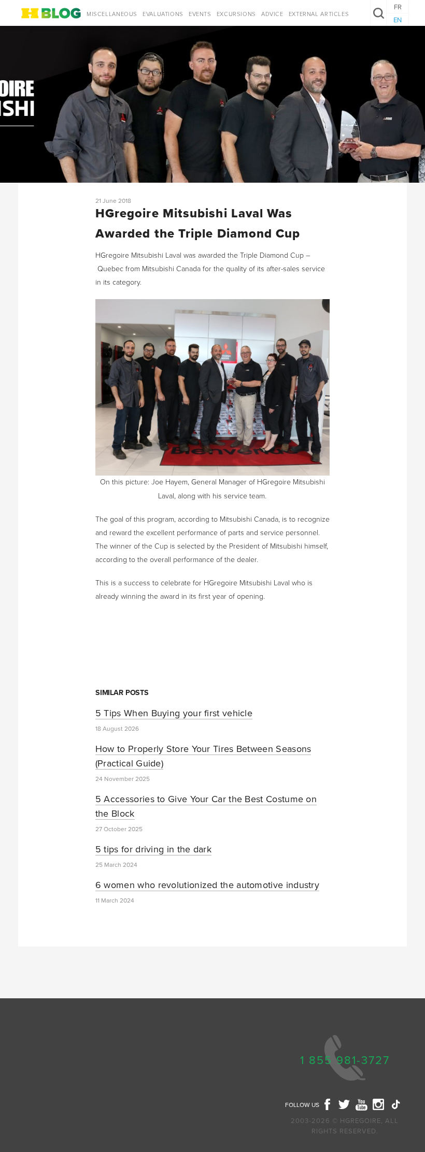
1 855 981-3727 (345, 1060)
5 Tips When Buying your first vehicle (173, 713)
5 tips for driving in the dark (153, 849)
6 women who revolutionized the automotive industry (207, 885)
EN (397, 20)
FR (398, 7)
